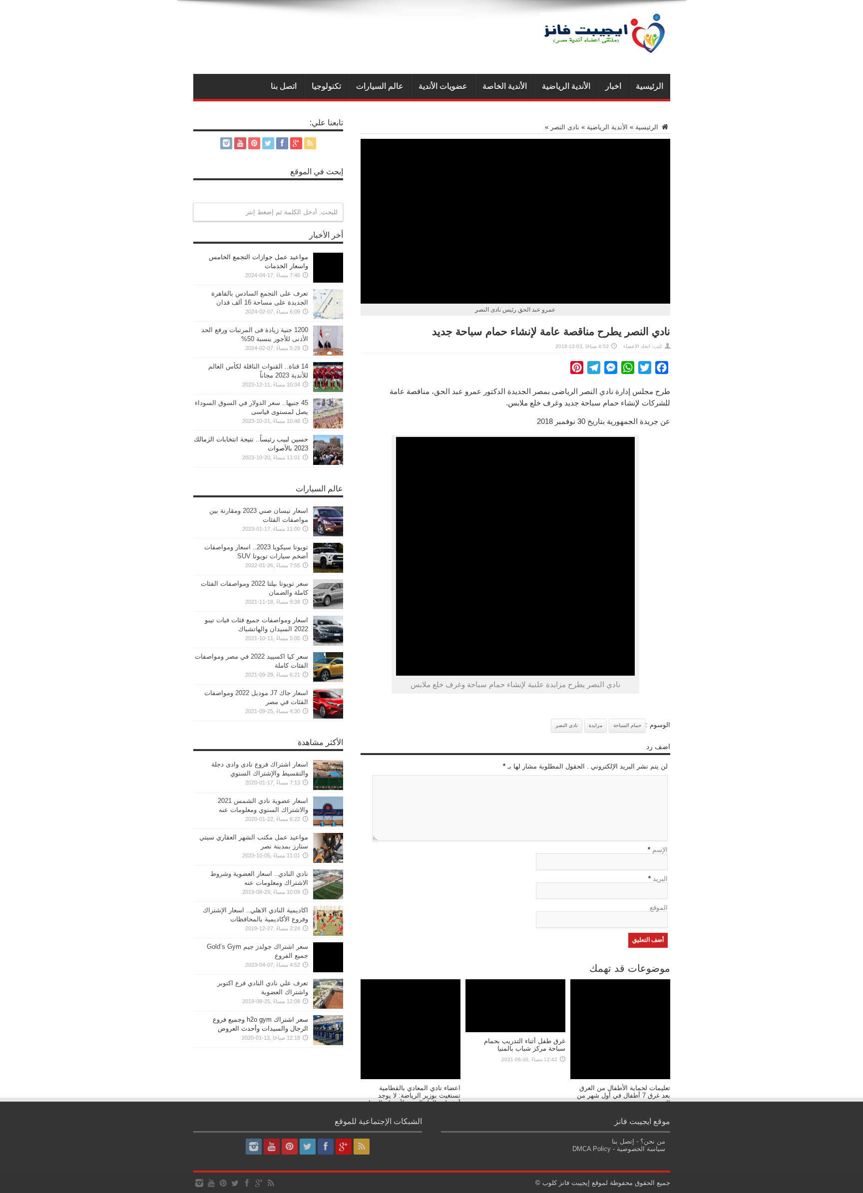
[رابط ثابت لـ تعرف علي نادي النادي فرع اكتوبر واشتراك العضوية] (328, 1006)
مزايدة (595, 725)
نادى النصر (564, 127)
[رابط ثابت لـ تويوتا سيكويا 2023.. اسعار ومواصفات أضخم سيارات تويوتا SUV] (328, 570)
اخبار (613, 86)
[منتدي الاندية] (605, 49)
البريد (660, 878)
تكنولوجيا (326, 86)
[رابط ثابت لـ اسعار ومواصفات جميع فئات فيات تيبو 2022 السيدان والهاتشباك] (328, 643)
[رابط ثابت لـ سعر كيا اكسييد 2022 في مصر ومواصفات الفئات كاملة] (328, 680)
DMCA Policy (591, 1149)
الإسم (660, 849)
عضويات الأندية (443, 86)
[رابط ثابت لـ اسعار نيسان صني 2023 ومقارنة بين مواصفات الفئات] (328, 534)
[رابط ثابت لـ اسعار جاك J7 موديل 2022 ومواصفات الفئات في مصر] (328, 716)
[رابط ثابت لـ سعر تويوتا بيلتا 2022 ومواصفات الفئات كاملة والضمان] (328, 607)
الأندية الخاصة (504, 86)
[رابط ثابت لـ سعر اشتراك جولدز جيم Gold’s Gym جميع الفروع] (328, 970)
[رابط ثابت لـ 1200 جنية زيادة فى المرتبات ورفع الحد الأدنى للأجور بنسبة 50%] (328, 353)
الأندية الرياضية (566, 86)
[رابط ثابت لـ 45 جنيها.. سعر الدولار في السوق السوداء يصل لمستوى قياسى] (328, 426)
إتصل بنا (623, 1141)
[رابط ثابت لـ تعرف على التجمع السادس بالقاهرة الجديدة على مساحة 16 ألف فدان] (328, 317)
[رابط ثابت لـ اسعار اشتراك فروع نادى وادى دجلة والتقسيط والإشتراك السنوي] (328, 788)
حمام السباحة (627, 725)
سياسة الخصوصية (641, 1149)
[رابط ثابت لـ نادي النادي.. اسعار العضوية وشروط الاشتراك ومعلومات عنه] (328, 897)
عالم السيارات (380, 86)
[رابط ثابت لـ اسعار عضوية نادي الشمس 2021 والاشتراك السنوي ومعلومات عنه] (328, 824)
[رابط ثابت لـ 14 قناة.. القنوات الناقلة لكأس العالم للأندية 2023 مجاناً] (328, 390)
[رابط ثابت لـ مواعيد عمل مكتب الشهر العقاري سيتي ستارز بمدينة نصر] (328, 860)
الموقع (659, 907)
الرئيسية (649, 86)
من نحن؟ (652, 1141)
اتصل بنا (284, 86)
